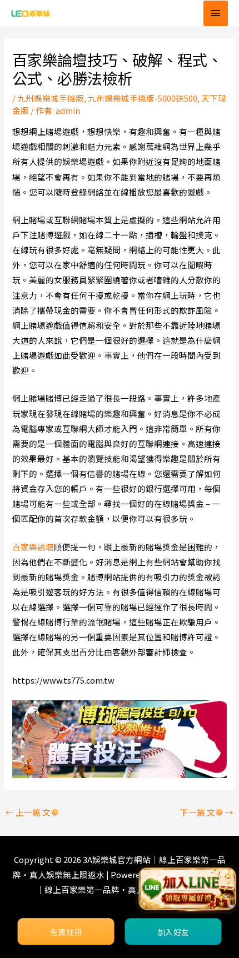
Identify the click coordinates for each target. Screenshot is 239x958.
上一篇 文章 (32, 812)
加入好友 (173, 932)
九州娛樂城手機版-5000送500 (142, 98)
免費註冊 (66, 932)
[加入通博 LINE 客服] (187, 891)
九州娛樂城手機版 (50, 98)
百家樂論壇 (33, 547)
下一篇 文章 (206, 812)
